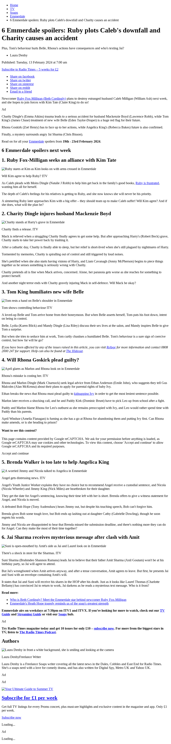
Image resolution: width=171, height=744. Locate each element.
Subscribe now (11, 717)
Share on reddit (20, 87)
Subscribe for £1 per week (29, 698)
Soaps (14, 12)
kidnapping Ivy (84, 393)
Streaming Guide (29, 614)
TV (12, 9)
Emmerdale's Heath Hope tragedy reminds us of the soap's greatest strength (59, 603)
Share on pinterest (22, 84)
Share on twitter (20, 80)
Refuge (111, 347)
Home (14, 5)
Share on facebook (22, 76)
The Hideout (74, 351)
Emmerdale (17, 16)
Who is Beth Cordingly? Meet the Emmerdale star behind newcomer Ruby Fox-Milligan (68, 599)
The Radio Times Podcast (37, 632)
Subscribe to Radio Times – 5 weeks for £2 (30, 69)
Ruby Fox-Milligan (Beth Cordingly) (41, 98)
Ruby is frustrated (147, 183)
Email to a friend (21, 91)
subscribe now (104, 628)
